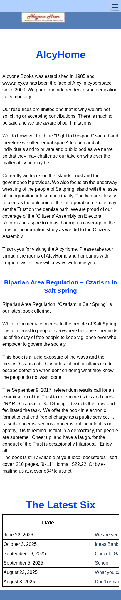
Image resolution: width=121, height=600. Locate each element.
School (102, 562)
